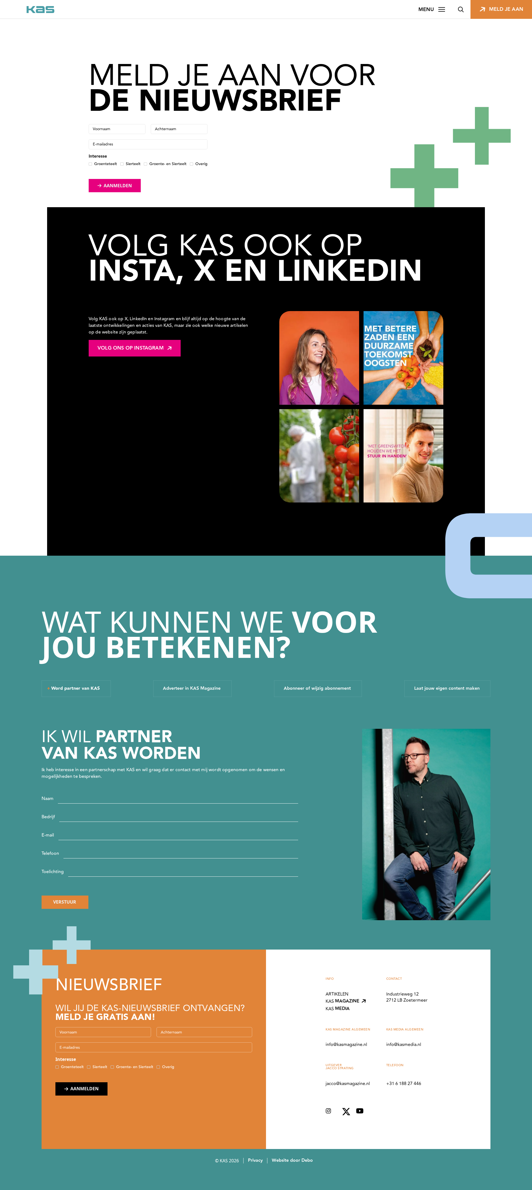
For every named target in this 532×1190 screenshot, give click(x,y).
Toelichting (53, 872)
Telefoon (50, 853)
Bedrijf (48, 817)
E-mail (48, 835)
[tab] (76, 688)
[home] (40, 9)
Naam (47, 798)
